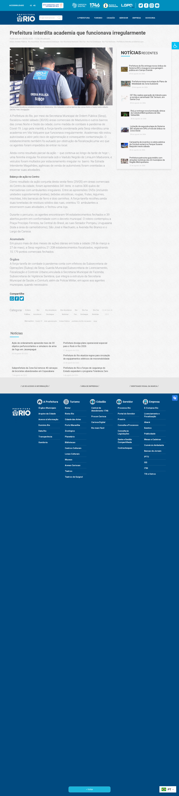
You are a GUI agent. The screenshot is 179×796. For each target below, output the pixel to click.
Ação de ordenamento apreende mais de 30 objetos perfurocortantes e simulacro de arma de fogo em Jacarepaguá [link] (34, 346)
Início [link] (12, 42)
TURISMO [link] (98, 18)
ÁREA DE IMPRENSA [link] (89, 386)
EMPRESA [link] (136, 18)
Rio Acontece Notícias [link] (69, 42)
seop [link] (95, 321)
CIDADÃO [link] (111, 18)
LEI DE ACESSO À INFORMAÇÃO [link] (35, 386)
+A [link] (34, 5)
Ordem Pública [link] (21, 42)
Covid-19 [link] (38, 321)
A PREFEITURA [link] (83, 18)
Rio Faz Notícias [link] (108, 42)
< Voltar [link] (89, 789)
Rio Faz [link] (83, 42)
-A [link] (31, 5)
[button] (59, 17)
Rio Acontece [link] (33, 42)
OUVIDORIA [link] (150, 18)
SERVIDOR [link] (123, 18)
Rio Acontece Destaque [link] (49, 42)
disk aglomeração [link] (50, 321)
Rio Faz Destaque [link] (94, 42)
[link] (175, 45)
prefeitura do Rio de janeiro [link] (81, 321)
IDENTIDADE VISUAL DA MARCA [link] (144, 386)
